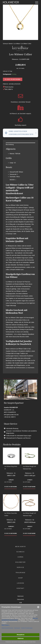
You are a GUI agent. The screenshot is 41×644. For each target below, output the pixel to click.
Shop (20, 578)
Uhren (20, 557)
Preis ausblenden (11, 84)
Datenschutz (20, 599)
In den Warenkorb (12, 79)
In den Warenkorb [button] (10, 486)
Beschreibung (10, 144)
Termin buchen (9, 87)
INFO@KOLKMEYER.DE (11, 414)
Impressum (20, 596)
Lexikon (20, 583)
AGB (20, 602)
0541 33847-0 (9, 89)
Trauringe (20, 572)
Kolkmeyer (20, 562)
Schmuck (5, 43)
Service (20, 567)
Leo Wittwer (17, 43)
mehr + (13, 180)
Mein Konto (20, 546)
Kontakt (20, 588)
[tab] (20, 144)
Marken (11, 43)
